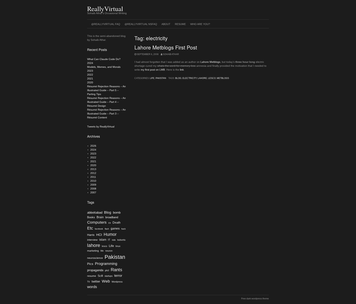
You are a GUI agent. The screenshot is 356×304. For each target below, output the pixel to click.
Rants (116, 269)
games (115, 228)
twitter (96, 281)
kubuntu (121, 240)
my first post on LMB (153, 69)
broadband (111, 217)
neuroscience (95, 258)
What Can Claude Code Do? (104, 59)
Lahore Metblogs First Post (165, 47)
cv (109, 222)
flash (107, 229)
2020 (90, 82)
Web (106, 281)
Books (91, 217)
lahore (202, 78)
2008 (93, 188)
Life (152, 78)
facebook (99, 229)
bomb (117, 212)
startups (109, 276)
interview (92, 239)
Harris (91, 234)
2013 (93, 169)
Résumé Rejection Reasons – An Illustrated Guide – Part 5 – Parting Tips (106, 90)
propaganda (95, 270)
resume (91, 276)
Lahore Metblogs (210, 61)
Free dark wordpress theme (255, 298)
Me (102, 251)
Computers (97, 222)
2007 (93, 192)
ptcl (107, 270)
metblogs (223, 78)
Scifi (100, 275)
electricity (189, 78)
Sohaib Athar (171, 54)
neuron (109, 251)
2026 (93, 145)
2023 (90, 70)
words (92, 287)
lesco (212, 78)
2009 (93, 184)
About (165, 24)
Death (117, 222)
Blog (178, 78)
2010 (93, 180)
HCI (99, 235)
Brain (100, 217)
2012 (93, 173)
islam (102, 239)
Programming (106, 264)
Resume (180, 24)
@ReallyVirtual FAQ (105, 24)
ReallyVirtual (105, 8)
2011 (93, 176)
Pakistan (161, 78)
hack (123, 229)
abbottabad (94, 212)
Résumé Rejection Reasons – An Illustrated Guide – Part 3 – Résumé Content (106, 113)
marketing (93, 250)
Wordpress (117, 281)
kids (114, 240)
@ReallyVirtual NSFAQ (141, 24)
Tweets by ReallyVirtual (100, 126)
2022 (90, 74)
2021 (90, 78)
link (181, 69)
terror (118, 276)
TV (88, 281)
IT (109, 239)
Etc (90, 228)
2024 (90, 63)
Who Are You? (200, 24)
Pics (90, 264)
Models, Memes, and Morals (104, 66)
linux (118, 246)
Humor (110, 234)
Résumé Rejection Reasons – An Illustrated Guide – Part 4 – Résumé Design (106, 102)
